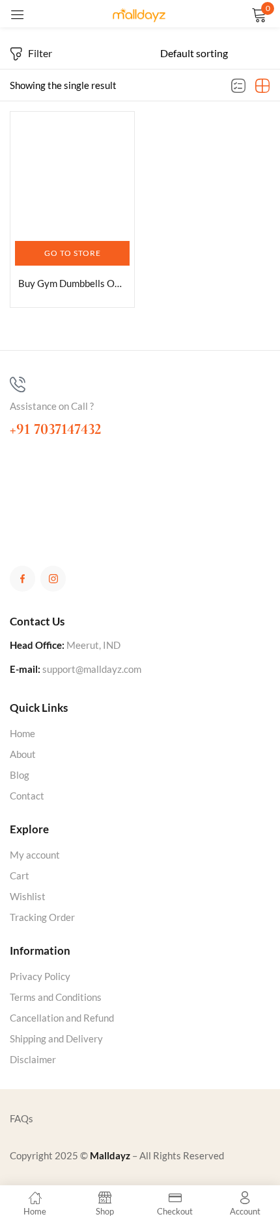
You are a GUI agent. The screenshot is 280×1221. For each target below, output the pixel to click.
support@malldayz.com (91, 669)
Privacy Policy (40, 976)
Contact (27, 795)
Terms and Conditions (56, 997)
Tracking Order (42, 917)
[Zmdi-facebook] (22, 578)
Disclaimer (33, 1059)
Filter (40, 53)
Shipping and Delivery (56, 1038)
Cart (19, 875)
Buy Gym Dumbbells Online (72, 283)
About (23, 754)
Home (22, 733)
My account (35, 855)
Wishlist (28, 896)
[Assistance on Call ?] (17, 384)
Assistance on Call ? (52, 406)
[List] (238, 86)
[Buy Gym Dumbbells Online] (72, 173)
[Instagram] (53, 578)
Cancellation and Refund (62, 1018)
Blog (19, 775)
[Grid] (262, 86)
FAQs (21, 1118)
